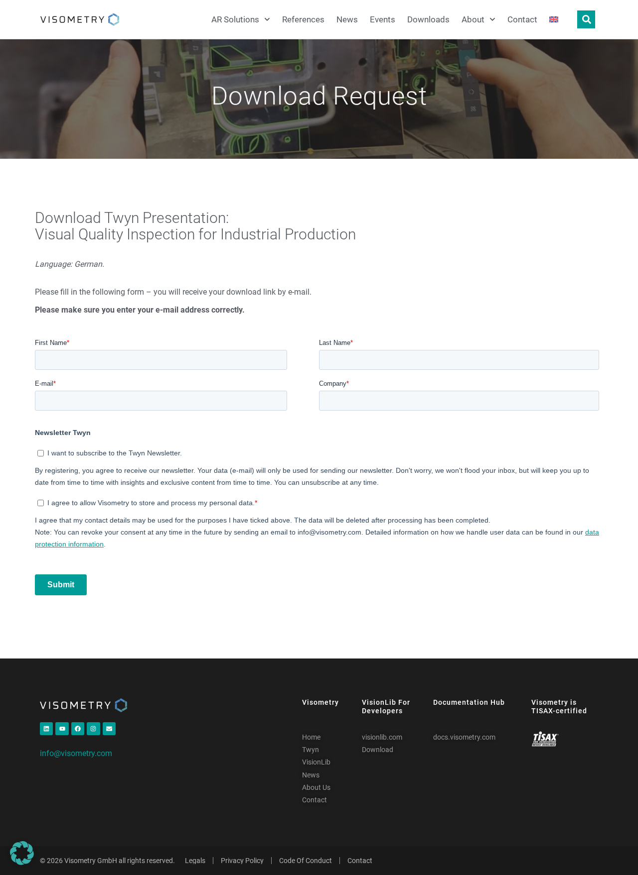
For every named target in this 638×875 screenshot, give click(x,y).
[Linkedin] (46, 728)
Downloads (428, 19)
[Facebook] (77, 728)
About (473, 19)
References (303, 19)
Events (382, 19)
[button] (22, 853)
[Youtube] (61, 728)
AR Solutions (235, 19)
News (347, 19)
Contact (522, 19)
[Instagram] (93, 728)
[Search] (586, 19)
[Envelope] (109, 728)
